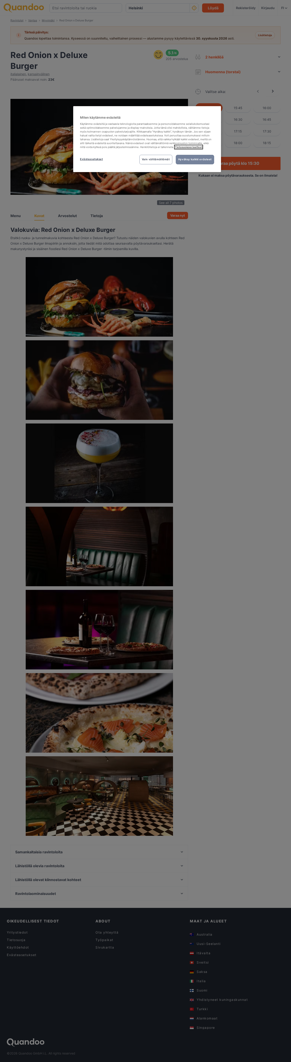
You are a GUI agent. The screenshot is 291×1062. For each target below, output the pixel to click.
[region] (147, 139)
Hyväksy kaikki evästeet (195, 159)
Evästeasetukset (91, 159)
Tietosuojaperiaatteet (188, 147)
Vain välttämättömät (156, 159)
